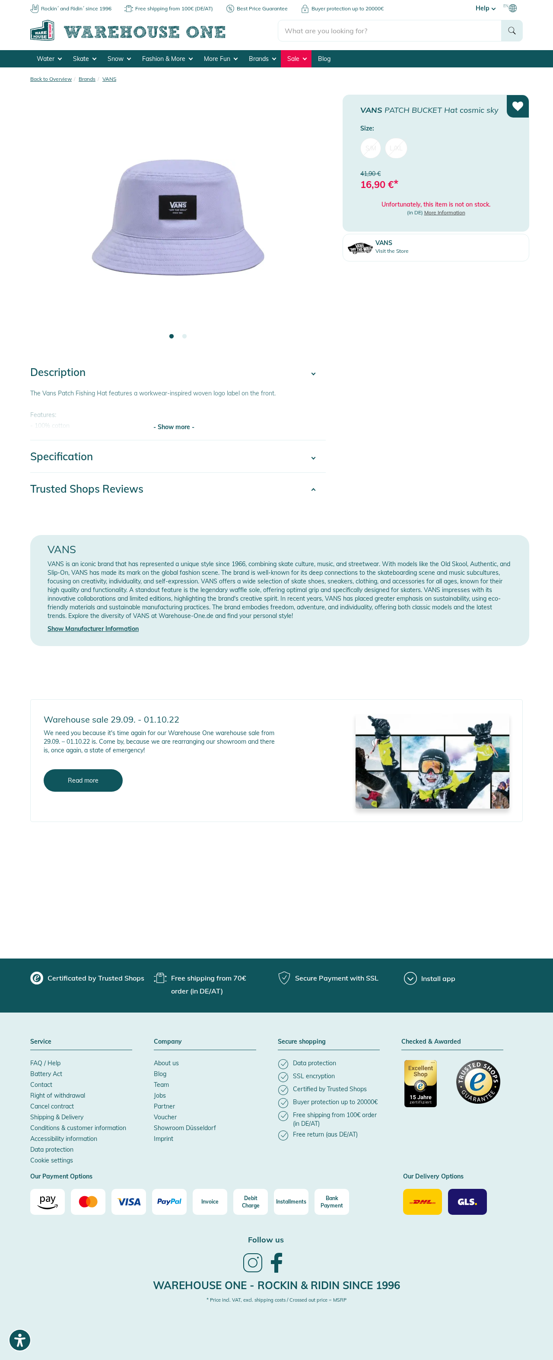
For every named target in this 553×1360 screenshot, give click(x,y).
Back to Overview (51, 79)
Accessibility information (63, 1139)
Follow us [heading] (266, 1240)
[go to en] (154, 39)
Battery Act (46, 1074)
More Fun (218, 59)
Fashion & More (164, 59)
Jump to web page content (37, 4)
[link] (253, 1271)
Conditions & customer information (78, 1128)
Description (58, 372)
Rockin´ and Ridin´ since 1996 (76, 8)
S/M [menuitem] (370, 148)
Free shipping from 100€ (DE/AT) (174, 8)
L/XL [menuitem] (396, 148)
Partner (164, 1106)
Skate (82, 59)
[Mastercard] (88, 1202)
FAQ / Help (45, 1063)
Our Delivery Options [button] (433, 1176)
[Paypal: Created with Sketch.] (169, 1202)
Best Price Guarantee (262, 8)
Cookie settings (51, 1160)
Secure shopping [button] (302, 1041)
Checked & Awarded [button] (431, 1041)
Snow (116, 59)
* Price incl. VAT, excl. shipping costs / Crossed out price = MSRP (276, 1300)
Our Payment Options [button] (61, 1176)
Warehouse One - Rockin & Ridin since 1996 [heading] (276, 1285)
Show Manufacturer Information (93, 629)
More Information (444, 212)
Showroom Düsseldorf (185, 1128)
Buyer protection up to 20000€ (347, 8)
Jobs (160, 1095)
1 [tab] (171, 336)
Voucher (165, 1117)
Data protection (51, 1149)
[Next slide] (310, 223)
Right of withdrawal (57, 1095)
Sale (294, 59)
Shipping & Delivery (56, 1117)
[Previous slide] (45, 223)
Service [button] (40, 1041)
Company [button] (168, 1041)
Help (483, 8)
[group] (87, 977)
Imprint (163, 1139)
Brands (259, 59)
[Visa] (128, 1202)
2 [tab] (184, 336)
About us (166, 1063)
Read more (83, 780)
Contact (41, 1085)
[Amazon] (47, 1202)
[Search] (512, 30)
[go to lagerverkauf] (432, 761)
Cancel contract (52, 1106)
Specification (61, 456)
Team (161, 1085)
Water (46, 59)
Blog (324, 59)
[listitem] (329, 1064)
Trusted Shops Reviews (86, 488)
